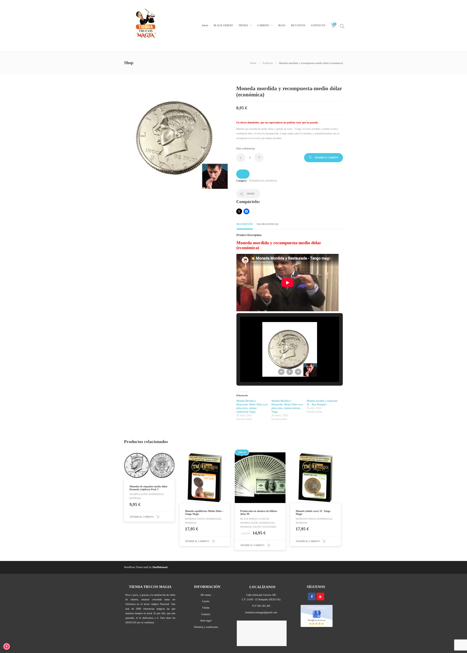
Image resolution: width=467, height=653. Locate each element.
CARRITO (263, 25)
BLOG (281, 25)
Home (253, 63)
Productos (268, 63)
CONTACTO (318, 25)
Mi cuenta (206, 595)
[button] (281, 372)
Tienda (205, 607)
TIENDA (243, 25)
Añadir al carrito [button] (142, 516)
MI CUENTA (298, 25)
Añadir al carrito (326, 157)
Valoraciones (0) (267, 224)
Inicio (205, 25)
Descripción (245, 224)
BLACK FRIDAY (223, 25)
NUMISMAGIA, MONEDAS (263, 180)
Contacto (205, 614)
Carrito (205, 601)
